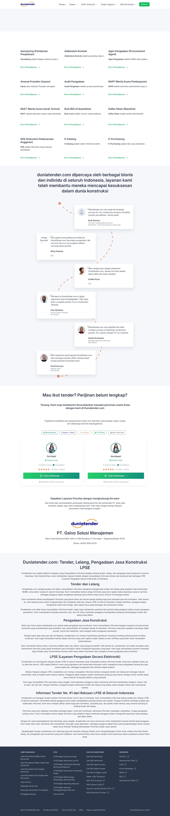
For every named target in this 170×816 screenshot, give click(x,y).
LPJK (121, 764)
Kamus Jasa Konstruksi (95, 810)
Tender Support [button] (107, 4)
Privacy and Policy (50, 810)
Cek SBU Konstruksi (94, 761)
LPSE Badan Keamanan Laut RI (65, 761)
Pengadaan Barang (28, 794)
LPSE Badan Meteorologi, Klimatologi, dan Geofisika (64, 778)
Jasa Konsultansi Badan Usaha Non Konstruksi (34, 764)
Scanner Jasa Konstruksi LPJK (99, 788)
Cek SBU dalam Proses (95, 768)
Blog (81, 810)
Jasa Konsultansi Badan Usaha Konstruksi (32, 757)
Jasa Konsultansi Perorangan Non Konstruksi (34, 776)
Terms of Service (69, 810)
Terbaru (62, 4)
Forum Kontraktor (126, 768)
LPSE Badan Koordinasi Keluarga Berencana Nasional (66, 765)
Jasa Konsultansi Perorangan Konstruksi (32, 770)
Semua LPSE (58, 794)
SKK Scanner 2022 (94, 784)
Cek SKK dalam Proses (95, 764)
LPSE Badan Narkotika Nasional (66, 784)
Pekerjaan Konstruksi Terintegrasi (34, 790)
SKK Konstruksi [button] (127, 4)
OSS (121, 776)
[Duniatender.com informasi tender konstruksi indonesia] (27, 4)
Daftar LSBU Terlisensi (95, 776)
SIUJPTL (123, 756)
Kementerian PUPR (127, 761)
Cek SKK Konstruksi (94, 756)
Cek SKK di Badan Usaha (96, 772)
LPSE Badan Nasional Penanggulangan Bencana (64, 788)
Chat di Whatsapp (51, 476)
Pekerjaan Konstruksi (29, 786)
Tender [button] (72, 4)
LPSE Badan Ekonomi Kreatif (65, 756)
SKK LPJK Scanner (94, 780)
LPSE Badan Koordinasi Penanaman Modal (67, 772)
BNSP (122, 772)
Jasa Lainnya (25, 782)
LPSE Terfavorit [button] (88, 4)
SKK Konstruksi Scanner (96, 792)
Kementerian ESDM (127, 780)
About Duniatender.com (30, 810)
